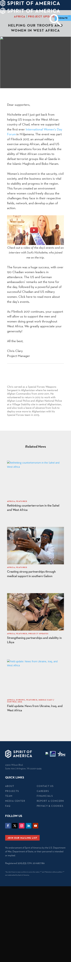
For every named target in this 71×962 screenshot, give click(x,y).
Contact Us (45, 786)
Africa (19, 16)
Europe (20, 699)
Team (9, 795)
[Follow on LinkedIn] (28, 825)
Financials (45, 795)
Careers (43, 791)
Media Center (15, 800)
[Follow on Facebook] (8, 825)
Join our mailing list (22, 837)
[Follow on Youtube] (35, 825)
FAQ (7, 805)
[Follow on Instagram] (21, 825)
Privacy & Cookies (50, 805)
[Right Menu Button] (69, 16)
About (9, 786)
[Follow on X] (15, 825)
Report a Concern (50, 800)
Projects (12, 791)
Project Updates (42, 16)
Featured (21, 501)
